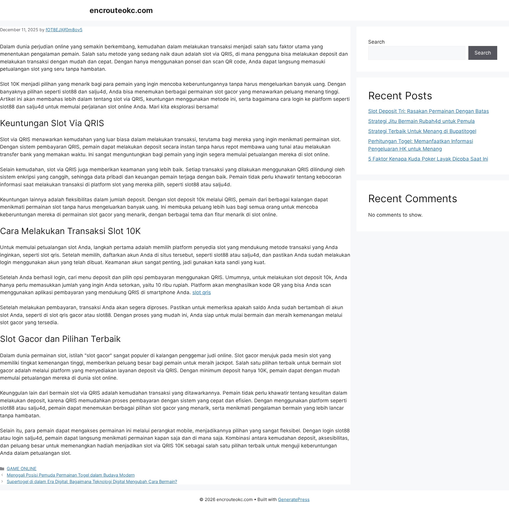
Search (376, 42)
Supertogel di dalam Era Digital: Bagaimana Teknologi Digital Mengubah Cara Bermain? (92, 481)
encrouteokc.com (121, 10)
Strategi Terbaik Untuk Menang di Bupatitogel (422, 131)
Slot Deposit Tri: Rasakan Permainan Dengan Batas (428, 111)
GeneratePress (294, 499)
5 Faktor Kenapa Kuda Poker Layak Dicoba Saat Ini (428, 159)
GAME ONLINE (22, 468)
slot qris (201, 292)
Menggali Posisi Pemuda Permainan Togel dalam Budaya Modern (71, 474)
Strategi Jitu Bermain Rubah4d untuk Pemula (421, 121)
